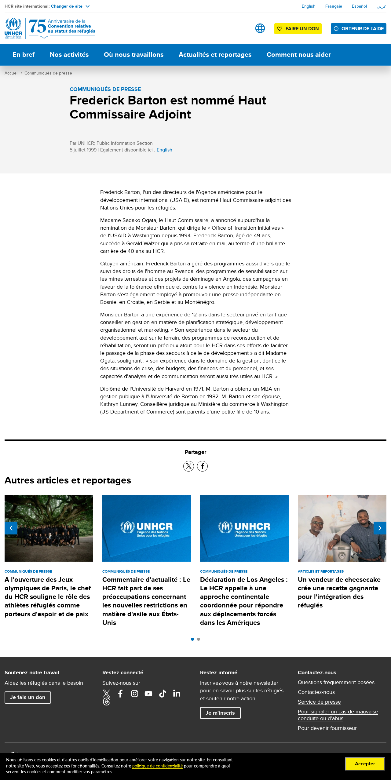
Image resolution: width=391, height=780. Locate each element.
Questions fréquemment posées (336, 682)
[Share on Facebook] (202, 466)
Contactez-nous (316, 692)
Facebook (120, 694)
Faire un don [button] (302, 28)
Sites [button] (260, 28)
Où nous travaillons (133, 54)
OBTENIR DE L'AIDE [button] (363, 28)
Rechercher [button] (241, 28)
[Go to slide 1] (194, 641)
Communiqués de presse (48, 73)
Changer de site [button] (66, 6)
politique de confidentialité (157, 766)
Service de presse (319, 701)
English (309, 6)
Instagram (134, 694)
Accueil (11, 73)
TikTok (162, 694)
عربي (381, 6)
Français (333, 6)
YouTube (148, 694)
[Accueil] (47, 28)
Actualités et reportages (215, 54)
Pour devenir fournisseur (327, 728)
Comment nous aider (299, 54)
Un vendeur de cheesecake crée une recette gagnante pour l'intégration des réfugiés (339, 592)
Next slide (380, 528)
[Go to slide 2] (200, 641)
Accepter (365, 763)
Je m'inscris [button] (220, 713)
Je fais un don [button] (27, 697)
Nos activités (69, 54)
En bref (24, 54)
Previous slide (11, 528)
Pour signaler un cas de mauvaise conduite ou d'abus (338, 715)
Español (359, 6)
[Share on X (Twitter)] (188, 466)
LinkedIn (177, 694)
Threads (106, 701)
